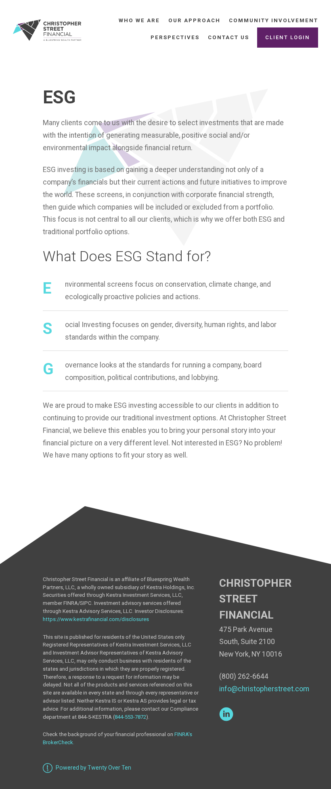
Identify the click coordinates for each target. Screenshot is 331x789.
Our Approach (194, 20)
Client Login (287, 37)
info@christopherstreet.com (264, 689)
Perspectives (175, 37)
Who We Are (139, 20)
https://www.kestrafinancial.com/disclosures (97, 619)
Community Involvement (273, 20)
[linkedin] (226, 714)
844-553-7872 (130, 717)
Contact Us (228, 37)
